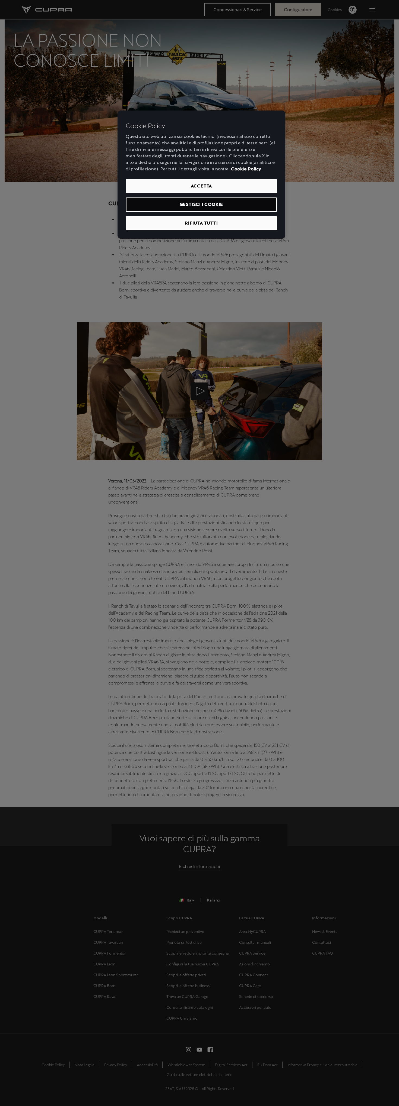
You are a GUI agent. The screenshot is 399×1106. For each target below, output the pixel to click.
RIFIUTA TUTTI (201, 223)
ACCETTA (201, 186)
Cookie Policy (246, 168)
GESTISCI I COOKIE (201, 204)
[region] (201, 175)
